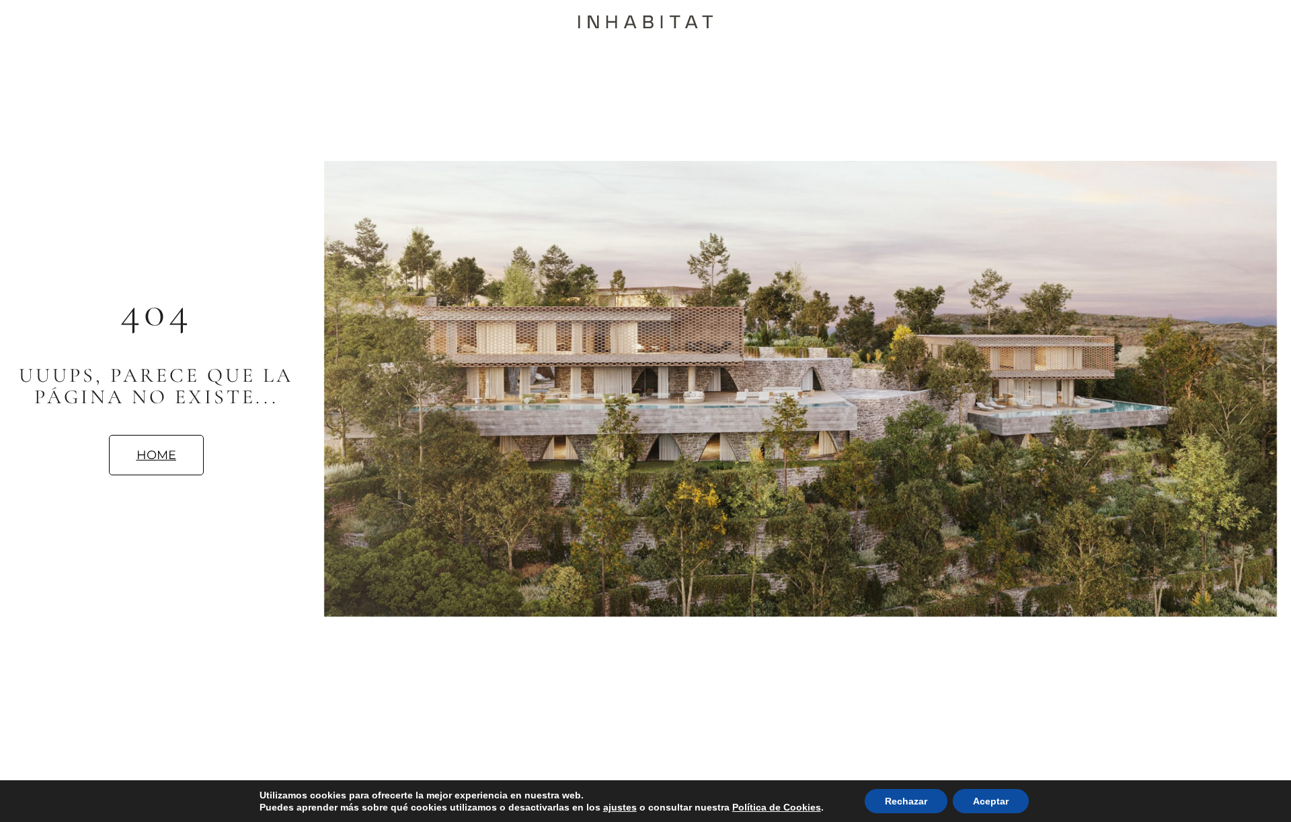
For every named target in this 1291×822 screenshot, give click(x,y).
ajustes (620, 807)
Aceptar (991, 801)
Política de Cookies (776, 807)
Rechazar (906, 801)
